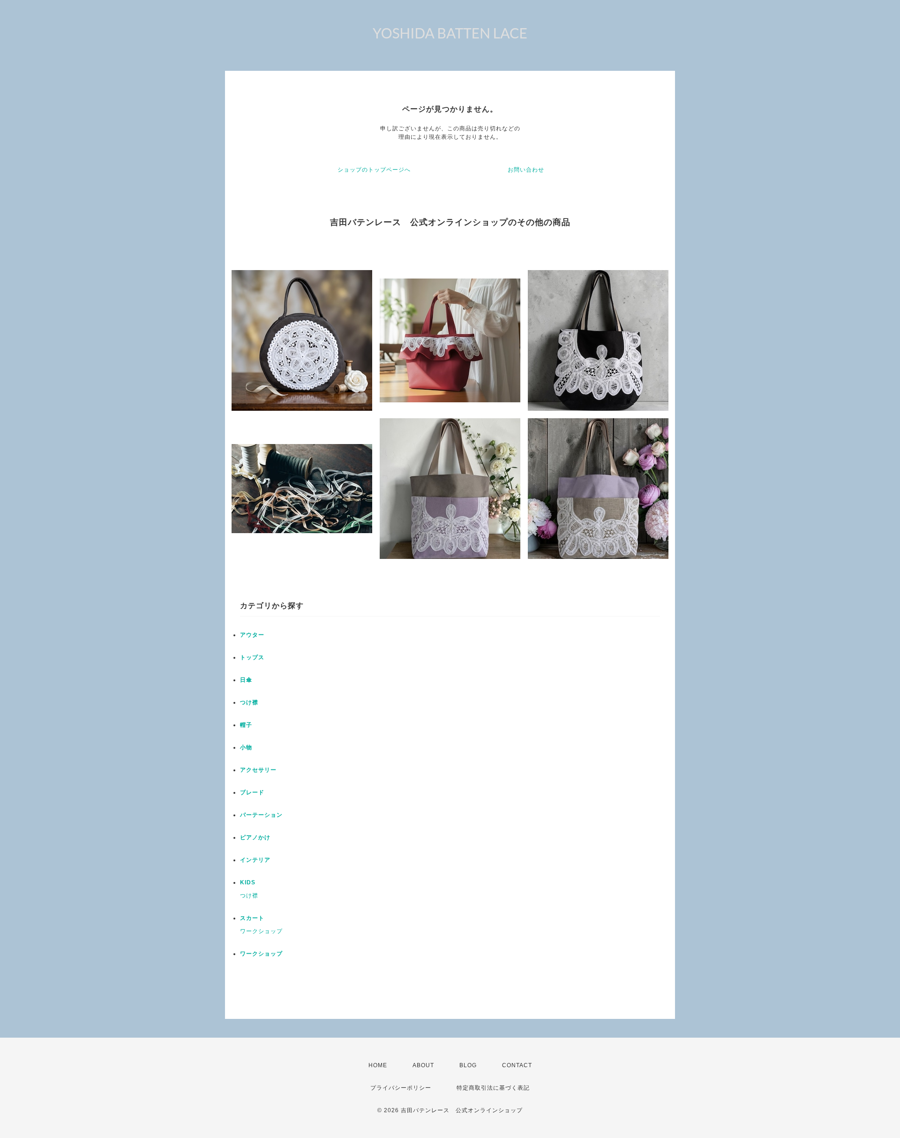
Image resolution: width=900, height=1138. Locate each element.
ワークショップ (261, 931)
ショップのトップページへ (374, 169)
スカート (252, 918)
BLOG (468, 1065)
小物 (246, 747)
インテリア (255, 860)
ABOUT (423, 1065)
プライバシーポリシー (400, 1088)
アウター (252, 635)
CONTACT (517, 1065)
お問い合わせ (526, 169)
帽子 (246, 725)
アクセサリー (258, 770)
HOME (377, 1065)
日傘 (246, 680)
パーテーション (261, 815)
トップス (252, 657)
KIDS (247, 882)
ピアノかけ (255, 837)
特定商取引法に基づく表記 (493, 1088)
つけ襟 (249, 702)
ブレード (252, 792)
